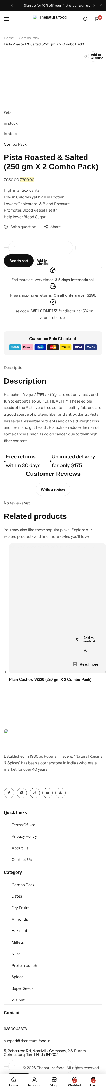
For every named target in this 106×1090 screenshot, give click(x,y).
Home (9, 38)
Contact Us (22, 859)
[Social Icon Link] (9, 793)
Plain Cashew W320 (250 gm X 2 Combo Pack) (50, 679)
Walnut (18, 999)
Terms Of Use (23, 824)
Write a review (53, 489)
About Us (20, 847)
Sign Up (84, 5)
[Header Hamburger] (9, 19)
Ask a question (23, 226)
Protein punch (24, 965)
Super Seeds (22, 988)
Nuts (16, 953)
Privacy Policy (24, 836)
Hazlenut (20, 930)
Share (55, 226)
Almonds (20, 919)
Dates (17, 896)
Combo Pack (29, 38)
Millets (18, 942)
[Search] (85, 19)
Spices (17, 976)
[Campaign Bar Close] (101, 5)
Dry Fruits (20, 907)
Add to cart (18, 260)
